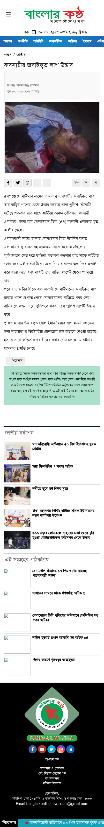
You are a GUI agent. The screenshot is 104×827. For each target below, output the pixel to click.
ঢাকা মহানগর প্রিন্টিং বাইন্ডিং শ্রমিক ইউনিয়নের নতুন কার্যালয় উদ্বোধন (63, 513)
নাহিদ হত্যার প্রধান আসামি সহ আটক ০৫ (60, 637)
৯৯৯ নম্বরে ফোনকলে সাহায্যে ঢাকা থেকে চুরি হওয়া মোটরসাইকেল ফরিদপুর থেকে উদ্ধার (63, 535)
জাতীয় (21, 55)
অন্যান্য (8, 41)
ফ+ (76, 182)
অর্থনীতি (23, 41)
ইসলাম (87, 41)
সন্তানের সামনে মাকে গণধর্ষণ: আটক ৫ (58, 593)
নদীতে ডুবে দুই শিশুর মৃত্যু (50, 488)
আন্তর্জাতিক (55, 41)
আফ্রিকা (72, 41)
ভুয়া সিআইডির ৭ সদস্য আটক (52, 466)
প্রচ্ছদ (8, 55)
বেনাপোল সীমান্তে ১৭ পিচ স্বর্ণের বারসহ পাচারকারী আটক (59, 573)
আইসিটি (38, 41)
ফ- (86, 182)
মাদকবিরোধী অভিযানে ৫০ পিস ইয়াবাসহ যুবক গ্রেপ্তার (64, 446)
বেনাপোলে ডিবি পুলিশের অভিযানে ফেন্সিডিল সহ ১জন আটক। (65, 617)
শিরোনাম (17, 360)
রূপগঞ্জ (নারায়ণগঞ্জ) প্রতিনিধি (23, 85)
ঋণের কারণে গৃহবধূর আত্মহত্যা (53, 659)
